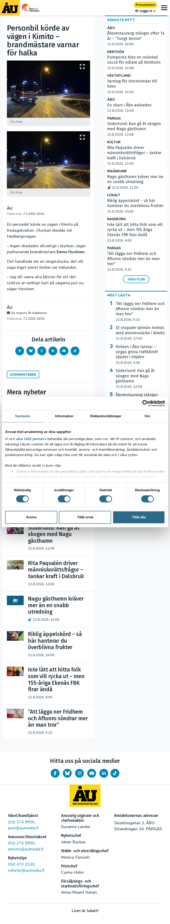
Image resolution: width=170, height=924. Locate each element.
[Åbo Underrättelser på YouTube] (91, 773)
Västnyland (119, 76)
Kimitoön (115, 52)
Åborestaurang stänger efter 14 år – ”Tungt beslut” (135, 38)
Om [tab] (147, 416)
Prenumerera (145, 5)
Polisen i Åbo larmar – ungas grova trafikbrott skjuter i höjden (137, 354)
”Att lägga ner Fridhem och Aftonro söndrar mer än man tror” (140, 311)
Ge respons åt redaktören (29, 313)
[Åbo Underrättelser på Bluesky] (67, 773)
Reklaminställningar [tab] (106, 416)
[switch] (64, 498)
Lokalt (113, 195)
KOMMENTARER (23, 374)
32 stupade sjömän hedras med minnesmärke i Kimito (140, 333)
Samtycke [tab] (22, 416)
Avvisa (31, 517)
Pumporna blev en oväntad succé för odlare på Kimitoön (134, 62)
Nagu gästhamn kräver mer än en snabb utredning (135, 182)
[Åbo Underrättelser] (85, 796)
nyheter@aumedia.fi (26, 870)
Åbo (111, 28)
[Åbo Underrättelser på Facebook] (55, 773)
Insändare (117, 171)
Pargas (114, 118)
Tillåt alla (139, 517)
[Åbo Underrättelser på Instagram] (79, 773)
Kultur (113, 142)
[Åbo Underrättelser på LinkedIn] (103, 773)
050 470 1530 (21, 864)
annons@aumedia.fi (25, 849)
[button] (145, 11)
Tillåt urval (85, 517)
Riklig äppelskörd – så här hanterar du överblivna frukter (135, 206)
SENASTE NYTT (121, 20)
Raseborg (116, 219)
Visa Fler (136, 279)
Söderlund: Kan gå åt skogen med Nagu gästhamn (134, 129)
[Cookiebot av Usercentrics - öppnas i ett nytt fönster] (145, 403)
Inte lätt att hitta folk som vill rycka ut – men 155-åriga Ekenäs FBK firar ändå (135, 232)
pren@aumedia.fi (23, 828)
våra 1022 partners (31, 439)
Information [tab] (64, 416)
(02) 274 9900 (21, 822)
